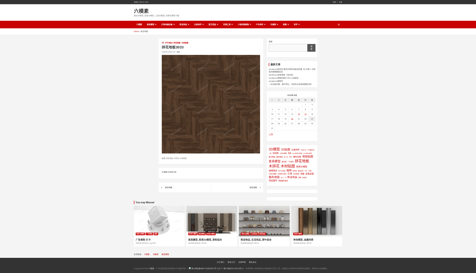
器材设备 (297, 157)
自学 (296, 24)
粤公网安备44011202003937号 (204, 268)
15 (305, 114)
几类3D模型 (283, 153)
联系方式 (231, 262)
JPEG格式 (169, 43)
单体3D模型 (140, 234)
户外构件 (259, 24)
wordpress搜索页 (276, 81)
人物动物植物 (243, 24)
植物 (289, 170)
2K (163, 43)
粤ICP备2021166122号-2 (233, 268)
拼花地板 (177, 43)
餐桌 (299, 177)
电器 (302, 174)
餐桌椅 (304, 177)
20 (292, 119)
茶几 (282, 177)
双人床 (286, 157)
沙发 (310, 171)
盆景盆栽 (309, 173)
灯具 (290, 173)
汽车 (305, 171)
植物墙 (295, 171)
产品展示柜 (310, 150)
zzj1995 (152, 243)
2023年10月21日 (168, 52)
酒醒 (178, 52)
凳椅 (289, 153)
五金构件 (198, 24)
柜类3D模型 (301, 166)
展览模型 (165, 254)
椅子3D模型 (281, 171)
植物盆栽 (300, 171)
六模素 (141, 11)
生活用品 (296, 174)
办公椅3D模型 (307, 153)
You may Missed (145, 202)
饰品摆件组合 (283, 181)
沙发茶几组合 (282, 174)
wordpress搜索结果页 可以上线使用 (283, 78)
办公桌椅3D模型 (297, 153)
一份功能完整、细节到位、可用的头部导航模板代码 (290, 84)
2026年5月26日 (194, 243)
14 (299, 114)
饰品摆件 (273, 180)
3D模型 (274, 149)
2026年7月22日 (142, 243)
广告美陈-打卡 (143, 239)
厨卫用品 (212, 24)
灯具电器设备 (167, 24)
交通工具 (227, 24)
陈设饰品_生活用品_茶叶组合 (256, 239)
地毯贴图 (307, 156)
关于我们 (220, 262)
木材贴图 (184, 43)
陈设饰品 (183, 24)
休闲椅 (276, 153)
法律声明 (242, 262)
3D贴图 (285, 149)
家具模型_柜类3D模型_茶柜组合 (205, 239)
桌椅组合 (273, 170)
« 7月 (271, 134)
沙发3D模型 (273, 174)
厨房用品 (279, 157)
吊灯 (290, 157)
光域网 (273, 24)
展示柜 (284, 162)
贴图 (285, 24)
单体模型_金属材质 (303, 239)
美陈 (155, 234)
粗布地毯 (274, 177)
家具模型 (150, 24)
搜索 (270, 42)
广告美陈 (291, 162)
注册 (340, 2)
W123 (204, 243)
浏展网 (155, 254)
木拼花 (176, 158)
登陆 (334, 2)
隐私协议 (252, 262)
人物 (270, 153)
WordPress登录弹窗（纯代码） (282, 75)
